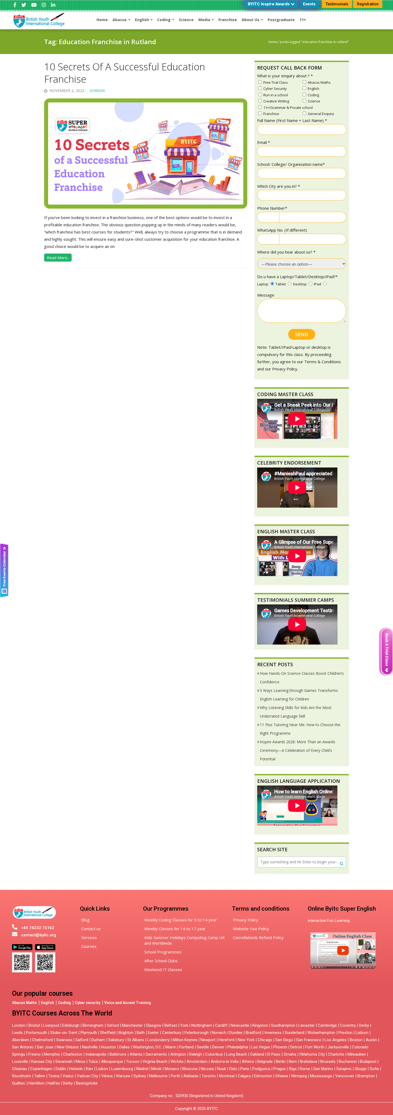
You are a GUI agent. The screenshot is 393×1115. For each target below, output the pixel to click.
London (18, 1025)
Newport (208, 1039)
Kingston (260, 1025)
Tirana (53, 1076)
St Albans (135, 1039)
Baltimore (118, 1054)
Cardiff (221, 1025)
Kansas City (41, 1061)
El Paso (273, 1054)
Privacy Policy (245, 919)
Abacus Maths (24, 1003)
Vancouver (344, 1076)
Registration (368, 4)
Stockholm (21, 1076)
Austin (371, 1039)
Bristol (34, 1025)
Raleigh (195, 1054)
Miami (170, 1047)
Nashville (90, 1047)
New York (246, 1039)
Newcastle (240, 1025)
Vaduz (68, 1076)
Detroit (296, 1047)
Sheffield (107, 1032)
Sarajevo (344, 1068)
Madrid (142, 1068)
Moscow (190, 1068)
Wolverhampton (321, 1032)
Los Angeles (335, 1039)
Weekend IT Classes (163, 969)
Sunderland (294, 1032)
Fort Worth (314, 1047)
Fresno (34, 1054)
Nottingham (201, 1025)
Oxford (113, 1025)
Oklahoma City (312, 1054)
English (47, 1003)
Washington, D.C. (147, 1047)
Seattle (203, 1047)
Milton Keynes (185, 1039)
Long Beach (236, 1054)
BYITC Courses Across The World (62, 1013)
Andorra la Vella (224, 1061)
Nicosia (207, 1068)
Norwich (219, 1032)
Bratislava (308, 1061)
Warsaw (123, 1076)
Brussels (328, 1061)
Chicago (265, 1039)
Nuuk (221, 1068)
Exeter (153, 1032)
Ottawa (281, 1076)
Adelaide (190, 1076)
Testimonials (337, 4)
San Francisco (308, 1039)
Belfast (170, 1025)
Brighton (126, 1032)
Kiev (89, 1068)
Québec (18, 1083)
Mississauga (321, 1076)
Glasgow (153, 1025)
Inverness (273, 1032)
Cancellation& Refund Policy (258, 937)
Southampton (283, 1025)
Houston (108, 1047)
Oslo (233, 1068)
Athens (248, 1061)
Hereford (226, 1039)
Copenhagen (41, 1068)
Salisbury (116, 1039)
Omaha (290, 1054)
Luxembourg (122, 1068)
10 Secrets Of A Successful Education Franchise (124, 73)
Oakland (257, 1054)
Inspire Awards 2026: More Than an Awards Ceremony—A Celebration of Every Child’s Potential (297, 750)
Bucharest (348, 1061)
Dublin (61, 1068)
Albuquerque (112, 1061)
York (184, 1025)
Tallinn (39, 1076)
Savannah (63, 1061)
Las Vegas (260, 1047)
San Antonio (23, 1047)
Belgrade (265, 1061)
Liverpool (51, 1025)
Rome (305, 1068)
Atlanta (136, 1054)
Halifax (54, 1083)
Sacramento (156, 1054)
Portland (186, 1047)
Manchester (132, 1025)
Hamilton (36, 1083)
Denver (218, 1047)
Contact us (91, 928)
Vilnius (107, 1076)
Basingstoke (87, 1083)
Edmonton (263, 1076)
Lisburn (362, 1032)
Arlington (178, 1054)
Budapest (368, 1061)
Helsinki (76, 1068)
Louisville (20, 1061)
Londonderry (158, 1039)
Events (309, 4)
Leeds (17, 1032)
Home (273, 42)
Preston (345, 1032)
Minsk (156, 1068)
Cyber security (87, 1003)
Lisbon (102, 1068)
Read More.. (58, 257)
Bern (293, 1061)
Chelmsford (42, 1039)
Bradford (253, 1032)
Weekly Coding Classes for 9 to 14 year (180, 919)
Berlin (281, 1061)
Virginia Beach (154, 1061)
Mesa (80, 1061)
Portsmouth (36, 1032)
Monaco (172, 1068)
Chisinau (20, 1068)
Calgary (244, 1076)
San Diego (284, 1039)
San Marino (323, 1068)
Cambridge (327, 1025)
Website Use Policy (251, 928)
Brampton (366, 1076)
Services (89, 937)
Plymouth (88, 1032)
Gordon (97, 90)
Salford (82, 1039)
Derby (364, 1025)
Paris (244, 1068)
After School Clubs (161, 960)
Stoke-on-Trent (63, 1032)
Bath (141, 1032)
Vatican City (87, 1076)
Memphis (52, 1054)
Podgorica (261, 1068)
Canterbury (171, 1032)
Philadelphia (238, 1047)
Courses (89, 946)
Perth (175, 1076)
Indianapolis (96, 1054)
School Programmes (163, 952)
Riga (292, 1068)
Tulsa (93, 1061)
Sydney (139, 1076)
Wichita (177, 1061)
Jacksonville (338, 1047)
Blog (85, 919)
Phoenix (280, 1047)
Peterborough (196, 1032)
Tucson (132, 1061)
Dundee (235, 1032)
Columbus (214, 1054)
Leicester (306, 1025)
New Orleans (68, 1047)
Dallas (124, 1047)
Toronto (209, 1076)
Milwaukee (357, 1054)
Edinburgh (70, 1025)
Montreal (226, 1076)
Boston (356, 1039)
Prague (279, 1068)
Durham (98, 1039)
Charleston (72, 1054)
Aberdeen (20, 1039)
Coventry (348, 1025)
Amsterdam (197, 1061)
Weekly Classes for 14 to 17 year (175, 928)
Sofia (374, 1068)
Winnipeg (299, 1076)
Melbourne (158, 1076)
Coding (64, 1003)
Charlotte (336, 1054)
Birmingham (93, 1025)
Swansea (64, 1039)
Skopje (361, 1068)
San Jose (45, 1047)
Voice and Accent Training (127, 1003)
